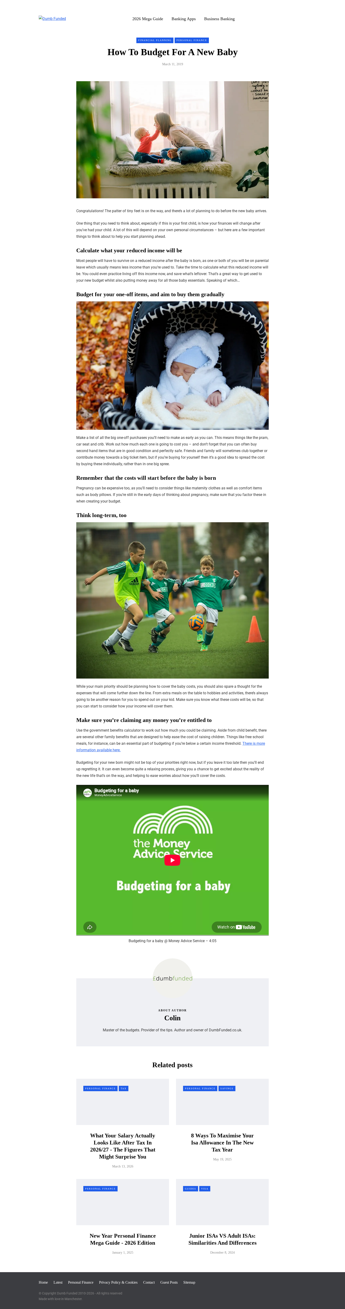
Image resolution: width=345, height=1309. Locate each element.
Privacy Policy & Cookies (118, 1282)
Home (43, 1282)
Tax (123, 1088)
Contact (149, 1282)
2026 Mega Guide (147, 18)
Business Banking (219, 18)
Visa (204, 1188)
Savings (227, 1088)
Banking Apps (184, 18)
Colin (172, 1018)
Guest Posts (169, 1282)
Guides (190, 1188)
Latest (58, 1282)
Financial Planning (155, 40)
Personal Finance (191, 40)
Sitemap (189, 1282)
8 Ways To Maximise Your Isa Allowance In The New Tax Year (222, 1142)
